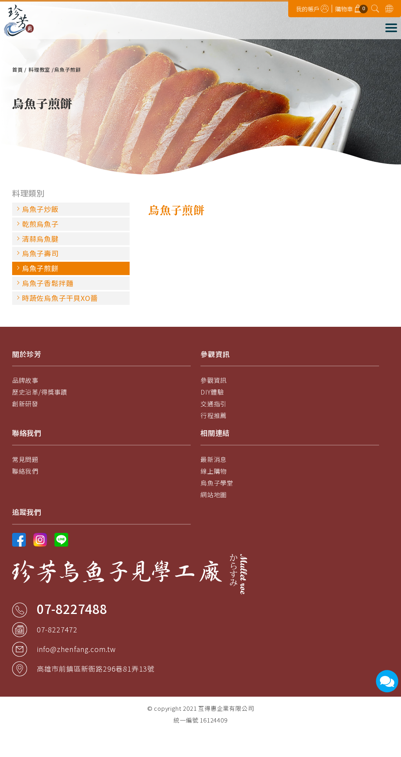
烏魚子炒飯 (40, 209)
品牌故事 (25, 380)
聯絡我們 (25, 471)
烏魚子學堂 (216, 482)
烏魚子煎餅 (40, 268)
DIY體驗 (212, 392)
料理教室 (39, 69)
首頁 (17, 69)
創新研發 (25, 403)
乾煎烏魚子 (40, 224)
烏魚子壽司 (40, 253)
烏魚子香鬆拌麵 (48, 283)
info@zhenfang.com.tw (76, 649)
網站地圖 (213, 494)
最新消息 (213, 459)
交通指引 (213, 403)
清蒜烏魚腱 (40, 239)
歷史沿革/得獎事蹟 (39, 392)
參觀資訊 (213, 380)
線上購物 (213, 471)
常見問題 (25, 459)
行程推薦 (213, 415)
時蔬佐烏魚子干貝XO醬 (60, 298)
